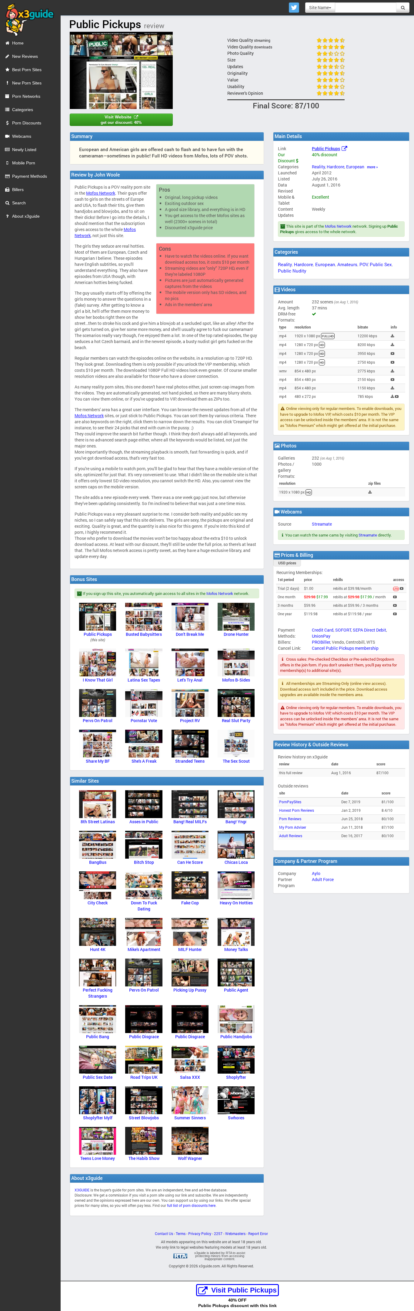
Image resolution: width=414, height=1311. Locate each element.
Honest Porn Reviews (296, 810)
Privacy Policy (199, 1233)
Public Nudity (292, 271)
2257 (218, 1233)
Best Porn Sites (27, 69)
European (355, 167)
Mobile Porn (23, 162)
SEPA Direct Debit (369, 630)
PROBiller (321, 642)
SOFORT (343, 630)
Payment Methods (29, 176)
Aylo (316, 873)
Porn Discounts (26, 123)
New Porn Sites (27, 83)
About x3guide (26, 216)
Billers (18, 189)
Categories (22, 109)
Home (18, 43)
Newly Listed (24, 149)
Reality (318, 167)
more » (372, 167)
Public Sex (381, 264)
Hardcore (335, 167)
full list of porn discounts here (191, 1205)
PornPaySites (290, 802)
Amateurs (347, 264)
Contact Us (164, 1233)
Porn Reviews (290, 819)
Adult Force (323, 879)
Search (19, 202)
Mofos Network (338, 226)
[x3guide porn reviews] (27, 17)
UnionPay (321, 636)
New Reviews (25, 56)
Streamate (322, 524)
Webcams (21, 136)
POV (363, 264)
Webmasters (235, 1233)
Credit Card (322, 630)
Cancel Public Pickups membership (345, 648)
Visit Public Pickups (244, 1290)
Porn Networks (26, 96)
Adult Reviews (290, 836)
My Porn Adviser (292, 827)
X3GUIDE (82, 1190)
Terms (180, 1233)
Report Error (258, 1233)
